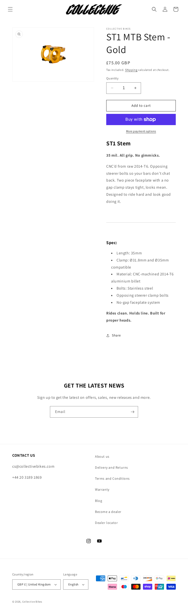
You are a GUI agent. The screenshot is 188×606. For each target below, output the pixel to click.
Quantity (112, 78)
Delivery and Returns (111, 467)
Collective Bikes (32, 601)
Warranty (102, 489)
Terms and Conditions (112, 478)
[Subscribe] (132, 412)
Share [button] (116, 335)
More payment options (141, 131)
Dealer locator (106, 522)
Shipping (131, 70)
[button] (10, 9)
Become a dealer (108, 511)
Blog (98, 500)
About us (102, 456)
